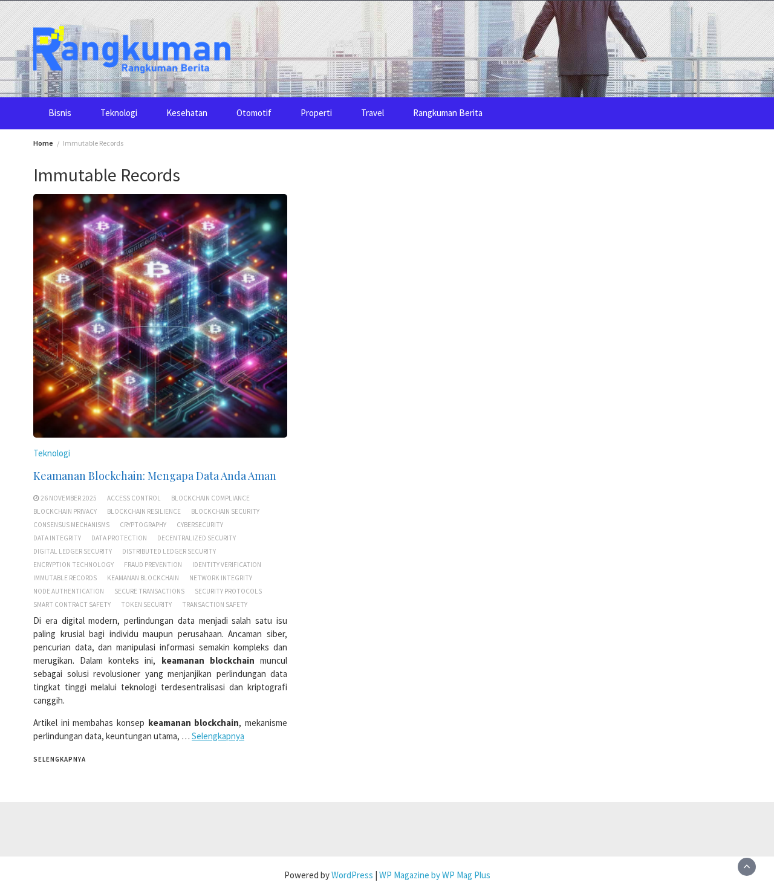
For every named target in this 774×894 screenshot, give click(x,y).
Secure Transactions (149, 591)
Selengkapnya (218, 736)
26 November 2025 (69, 498)
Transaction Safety (214, 604)
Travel (372, 112)
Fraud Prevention (153, 564)
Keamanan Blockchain (143, 578)
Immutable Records (65, 578)
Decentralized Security (196, 538)
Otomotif (254, 112)
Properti (316, 112)
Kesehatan (186, 112)
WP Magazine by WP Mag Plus (434, 875)
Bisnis (59, 112)
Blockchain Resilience (144, 511)
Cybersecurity (200, 524)
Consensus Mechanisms (71, 524)
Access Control (134, 498)
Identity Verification (226, 564)
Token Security (146, 604)
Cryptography (143, 524)
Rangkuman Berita (448, 112)
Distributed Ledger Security (169, 551)
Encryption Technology (73, 564)
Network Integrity (220, 578)
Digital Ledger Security (72, 551)
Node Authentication (68, 591)
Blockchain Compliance (210, 498)
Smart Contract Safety (72, 604)
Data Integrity (57, 538)
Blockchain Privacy (65, 511)
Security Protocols (228, 591)
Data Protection (119, 538)
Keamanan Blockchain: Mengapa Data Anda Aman (154, 475)
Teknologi (118, 112)
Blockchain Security (225, 511)
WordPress (352, 875)
